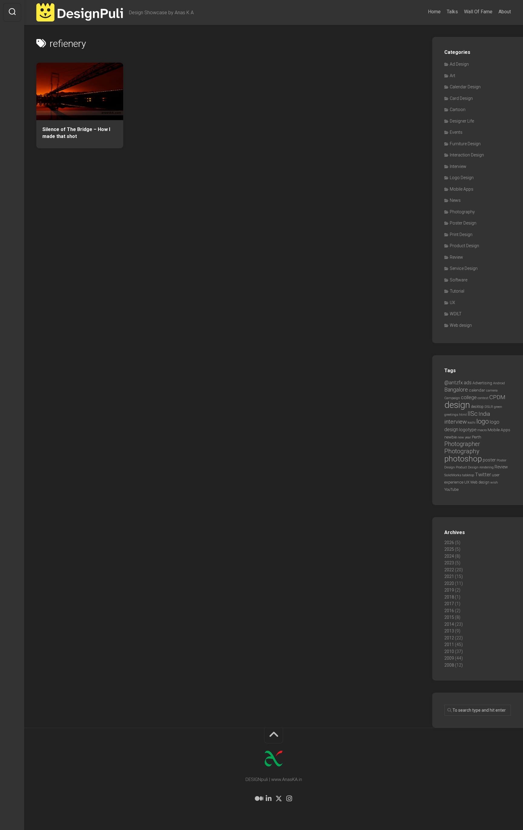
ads (468, 382)
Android (499, 383)
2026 (449, 542)
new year (464, 437)
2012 (449, 637)
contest (483, 398)
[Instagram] (289, 798)
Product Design (464, 245)
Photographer (462, 444)
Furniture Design (465, 143)
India (484, 414)
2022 (449, 569)
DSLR (489, 407)
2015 (449, 617)
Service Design (464, 268)
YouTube (451, 489)
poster (489, 460)
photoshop (463, 458)
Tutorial (457, 291)
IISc (473, 413)
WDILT (456, 313)
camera (492, 390)
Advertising (482, 383)
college (469, 397)
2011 (449, 644)
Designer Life (462, 121)
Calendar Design (465, 86)
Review (456, 257)
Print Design (461, 234)
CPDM (497, 397)
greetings (451, 414)
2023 (449, 562)
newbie (450, 437)
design (457, 405)
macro (482, 430)
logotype (467, 429)
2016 (449, 610)
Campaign (452, 398)
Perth (476, 437)
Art (452, 75)
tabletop (468, 475)
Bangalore (456, 389)
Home (434, 12)
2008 (449, 665)
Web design (461, 325)
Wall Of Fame (478, 12)
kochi (471, 423)
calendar (477, 390)
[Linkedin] (268, 798)
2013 (449, 630)
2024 (449, 556)
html (463, 415)
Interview (458, 166)
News (455, 200)
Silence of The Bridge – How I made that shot (76, 132)
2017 (449, 603)
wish (494, 482)
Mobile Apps (461, 189)
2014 (449, 624)
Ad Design (459, 64)
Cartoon (457, 109)
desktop (477, 407)
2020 (449, 583)
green (498, 407)
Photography (462, 211)
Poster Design (463, 223)
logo (482, 421)
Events (456, 132)
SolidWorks (452, 475)
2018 (449, 597)
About (504, 12)
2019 (449, 590)
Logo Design (462, 177)
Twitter (483, 474)
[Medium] (258, 798)
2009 (449, 658)
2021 (449, 576)
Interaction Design (467, 155)
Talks (452, 12)
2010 (449, 651)
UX (452, 302)
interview (455, 421)
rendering (486, 467)
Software (458, 279)
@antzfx (453, 382)
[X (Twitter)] (278, 798)
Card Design (461, 98)
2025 (449, 549)
